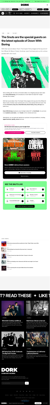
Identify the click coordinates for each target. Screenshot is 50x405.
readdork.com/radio (10, 112)
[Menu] (47, 5)
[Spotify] (29, 391)
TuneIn (21, 112)
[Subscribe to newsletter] (27, 383)
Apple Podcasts (7, 119)
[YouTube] (26, 391)
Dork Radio (28, 94)
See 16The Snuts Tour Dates (25, 206)
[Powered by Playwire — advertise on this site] (25, 401)
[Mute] (16, 13)
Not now (45, 403)
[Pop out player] (14, 13)
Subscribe (38, 403)
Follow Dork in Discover (14, 132)
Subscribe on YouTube (25, 172)
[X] (23, 391)
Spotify (13, 119)
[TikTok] (33, 391)
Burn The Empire (19, 101)
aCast (17, 119)
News (8, 33)
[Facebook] (20, 391)
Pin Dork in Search (35, 132)
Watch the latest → (25, 176)
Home (3, 33)
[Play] (2, 13)
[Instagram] (17, 391)
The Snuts (15, 92)
